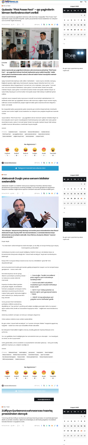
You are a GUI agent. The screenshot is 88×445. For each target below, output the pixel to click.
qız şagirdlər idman (18, 134)
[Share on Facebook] (41, 24)
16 (84, 25)
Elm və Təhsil (6, 5)
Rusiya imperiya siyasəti (46, 357)
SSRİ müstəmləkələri (8, 359)
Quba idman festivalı (44, 134)
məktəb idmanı (45, 132)
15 (81, 25)
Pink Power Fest (7, 134)
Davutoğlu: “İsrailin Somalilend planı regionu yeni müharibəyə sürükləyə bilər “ (42, 277)
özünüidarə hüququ (33, 354)
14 (78, 25)
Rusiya (5, 174)
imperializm (40, 352)
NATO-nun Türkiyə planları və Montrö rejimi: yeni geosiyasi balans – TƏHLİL (43, 292)
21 (78, 30)
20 (75, 30)
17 (64, 30)
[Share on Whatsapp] (47, 24)
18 (68, 30)
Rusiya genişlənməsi (32, 357)
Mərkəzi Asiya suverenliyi (19, 354)
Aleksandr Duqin (13, 352)
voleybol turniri (40, 136)
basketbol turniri (13, 132)
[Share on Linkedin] (49, 24)
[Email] (52, 24)
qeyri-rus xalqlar (45, 354)
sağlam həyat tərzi (19, 136)
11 (67, 25)
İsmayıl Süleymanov (10, 163)
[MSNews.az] (10, 1)
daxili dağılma (23, 352)
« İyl (64, 43)
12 (71, 25)
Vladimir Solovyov (20, 359)
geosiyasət (32, 352)
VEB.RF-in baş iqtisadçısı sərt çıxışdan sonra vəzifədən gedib (42, 298)
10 (64, 25)
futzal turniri (22, 132)
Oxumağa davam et (44, 399)
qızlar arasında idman (30, 134)
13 (75, 25)
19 (71, 30)
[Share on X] (44, 24)
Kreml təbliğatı (49, 352)
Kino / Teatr (6, 406)
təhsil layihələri (30, 136)
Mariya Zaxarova (7, 354)
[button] (81, 2)
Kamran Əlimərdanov (33, 132)
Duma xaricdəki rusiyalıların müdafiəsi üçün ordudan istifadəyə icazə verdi (43, 285)
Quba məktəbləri (7, 136)
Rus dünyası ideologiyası (9, 357)
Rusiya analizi (21, 357)
